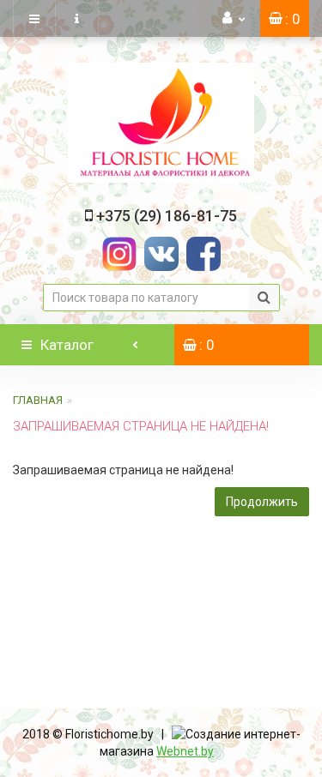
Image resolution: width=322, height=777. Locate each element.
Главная (38, 400)
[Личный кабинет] (234, 18)
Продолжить (262, 502)
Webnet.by (185, 751)
